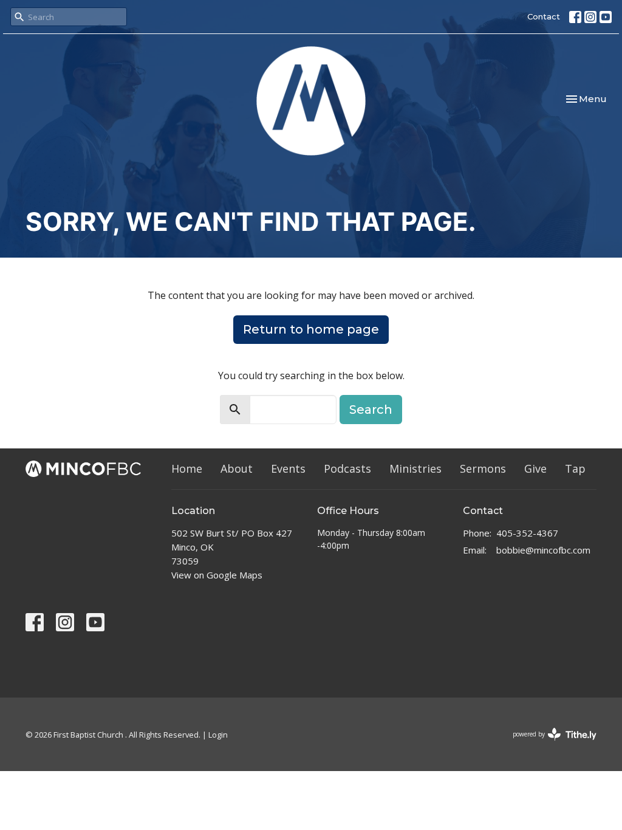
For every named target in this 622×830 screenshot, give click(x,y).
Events (288, 468)
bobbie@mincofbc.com (543, 550)
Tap (575, 468)
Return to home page (311, 329)
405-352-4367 (527, 533)
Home (186, 468)
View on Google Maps (216, 575)
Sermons (483, 468)
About (236, 468)
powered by (548, 744)
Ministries (415, 468)
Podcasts (347, 468)
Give (535, 468)
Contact (543, 16)
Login (218, 734)
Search (370, 409)
